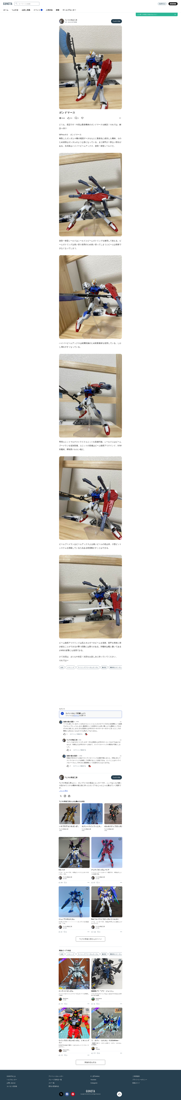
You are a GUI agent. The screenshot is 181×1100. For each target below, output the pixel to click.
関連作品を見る (90, 1062)
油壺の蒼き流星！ (69, 721)
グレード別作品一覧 (55, 1079)
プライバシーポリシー (139, 1079)
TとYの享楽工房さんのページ (90, 939)
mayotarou (99, 998)
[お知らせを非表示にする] (175, 14)
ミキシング (70, 667)
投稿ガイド (136, 1083)
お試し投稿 (26, 10)
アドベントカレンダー (56, 1076)
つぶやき (15, 10)
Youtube (93, 1079)
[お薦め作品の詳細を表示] (120, 118)
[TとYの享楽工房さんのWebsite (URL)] (69, 796)
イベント (38, 10)
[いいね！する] (119, 1094)
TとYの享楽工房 (71, 20)
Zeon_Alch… (66, 1050)
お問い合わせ (11, 1083)
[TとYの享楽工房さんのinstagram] (65, 796)
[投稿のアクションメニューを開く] (88, 882)
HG (66, 22)
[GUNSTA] (7, 4)
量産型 (104, 667)
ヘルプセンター (70, 10)
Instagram (93, 1083)
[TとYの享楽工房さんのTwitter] (61, 796)
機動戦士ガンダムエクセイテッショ (121, 667)
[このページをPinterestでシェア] (73, 1094)
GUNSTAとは (11, 1076)
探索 (57, 10)
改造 (61, 667)
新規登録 (173, 4)
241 (97, 1048)
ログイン (162, 4)
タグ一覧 (51, 1083)
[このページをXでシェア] (61, 1094)
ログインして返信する (76, 734)
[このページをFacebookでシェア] (67, 1094)
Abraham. (65, 998)
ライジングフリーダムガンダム (88, 667)
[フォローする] (116, 21)
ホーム (5, 10)
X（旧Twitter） (95, 1076)
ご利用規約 (136, 1076)
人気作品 (49, 10)
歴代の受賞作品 (54, 1086)
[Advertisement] (90, 686)
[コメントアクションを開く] (120, 721)
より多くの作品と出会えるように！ (147, 14)
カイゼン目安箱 (12, 1086)
